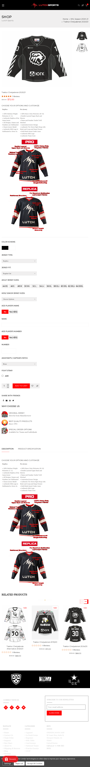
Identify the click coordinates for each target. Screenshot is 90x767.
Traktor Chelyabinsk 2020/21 (75, 22)
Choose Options (11, 621)
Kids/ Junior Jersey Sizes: (13, 293)
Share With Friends (11, 396)
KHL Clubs (30, 740)
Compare (37, 386)
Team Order (9, 738)
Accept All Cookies (34, 763)
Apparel (29, 732)
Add (7, 376)
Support (7, 740)
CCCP (28, 751)
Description (8, 449)
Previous (82, 601)
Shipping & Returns (12, 748)
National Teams (32, 746)
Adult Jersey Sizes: (10, 280)
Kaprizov (29, 738)
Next (86, 601)
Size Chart (8, 743)
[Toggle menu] (3, 5)
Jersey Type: (7, 255)
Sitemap (7, 753)
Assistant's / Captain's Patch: (15, 358)
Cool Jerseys (31, 743)
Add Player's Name (10, 306)
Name (4, 319)
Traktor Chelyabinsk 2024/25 (75, 646)
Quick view (19, 621)
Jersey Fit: (6, 268)
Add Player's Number (12, 331)
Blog (6, 751)
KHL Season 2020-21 (79, 19)
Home (65, 19)
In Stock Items (32, 735)
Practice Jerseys (32, 748)
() (87, 4)
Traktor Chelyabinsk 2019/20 (45, 642)
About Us (7, 746)
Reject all (19, 763)
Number (5, 345)
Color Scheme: (8, 242)
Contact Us (8, 735)
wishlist (11, 628)
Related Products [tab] (14, 594)
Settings (7, 763)
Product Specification (29, 449)
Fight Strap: (7, 371)
